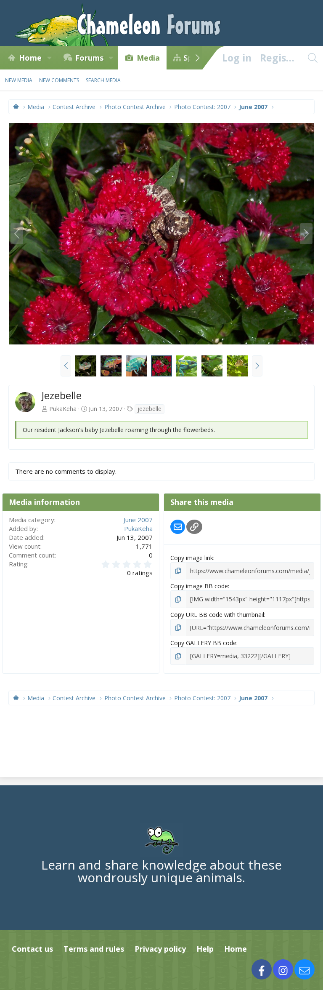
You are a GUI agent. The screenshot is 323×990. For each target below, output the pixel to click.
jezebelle (150, 409)
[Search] (312, 57)
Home (30, 58)
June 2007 (138, 519)
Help (205, 949)
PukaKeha (63, 409)
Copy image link (191, 558)
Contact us (32, 949)
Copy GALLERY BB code (203, 643)
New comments (59, 80)
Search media (103, 80)
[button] (49, 57)
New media (18, 80)
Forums (89, 58)
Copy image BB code (199, 586)
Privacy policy (160, 949)
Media (148, 58)
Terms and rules (94, 949)
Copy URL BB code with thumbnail (217, 615)
